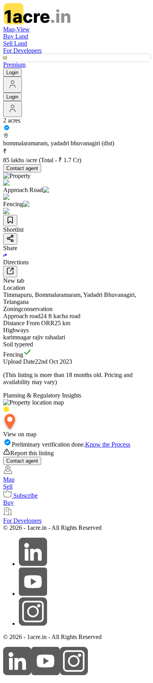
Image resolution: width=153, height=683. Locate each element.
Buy (8, 502)
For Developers (22, 50)
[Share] (10, 239)
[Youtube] (45, 673)
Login (12, 72)
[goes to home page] (37, 22)
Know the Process (107, 444)
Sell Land (15, 43)
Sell (8, 486)
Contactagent (22, 168)
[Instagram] (74, 673)
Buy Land (15, 36)
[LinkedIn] (17, 673)
